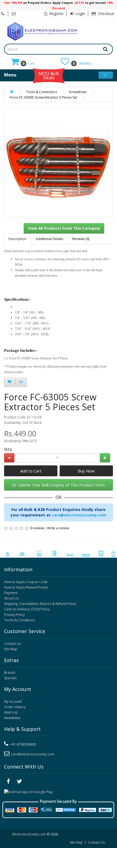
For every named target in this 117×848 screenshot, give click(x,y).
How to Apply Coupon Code (26, 582)
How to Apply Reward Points (26, 587)
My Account (13, 701)
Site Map (10, 649)
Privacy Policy (14, 614)
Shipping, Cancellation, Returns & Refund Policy (40, 603)
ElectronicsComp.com (29, 834)
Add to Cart (31, 471)
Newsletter (12, 718)
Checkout (105, 13)
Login (79, 13)
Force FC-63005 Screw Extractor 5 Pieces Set (43, 97)
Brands (9, 672)
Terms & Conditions (19, 620)
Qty (8, 449)
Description (17, 239)
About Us (11, 598)
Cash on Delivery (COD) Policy (27, 609)
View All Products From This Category (64, 228)
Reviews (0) (80, 239)
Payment (10, 592)
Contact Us (12, 643)
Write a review (58, 528)
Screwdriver (78, 92)
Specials (10, 678)
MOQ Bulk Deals (48, 75)
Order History (15, 707)
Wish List (10, 712)
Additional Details (49, 239)
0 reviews (37, 528)
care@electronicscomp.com (79, 515)
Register (56, 13)
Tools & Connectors (41, 92)
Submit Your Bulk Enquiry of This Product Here (61, 484)
